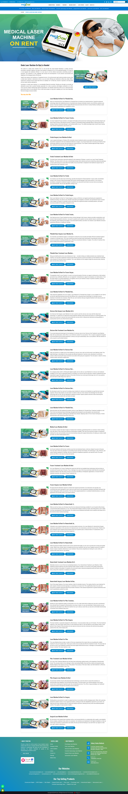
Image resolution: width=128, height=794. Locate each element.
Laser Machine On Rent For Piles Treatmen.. (62, 600)
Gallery (86, 5)
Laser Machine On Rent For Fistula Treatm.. (62, 214)
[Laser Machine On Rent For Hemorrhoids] (34, 549)
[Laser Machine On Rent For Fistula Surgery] (34, 202)
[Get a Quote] (2, 790)
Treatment (64, 5)
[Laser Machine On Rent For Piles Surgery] (34, 626)
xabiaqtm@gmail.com (30, 1)
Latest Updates (81, 5)
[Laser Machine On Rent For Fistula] (34, 182)
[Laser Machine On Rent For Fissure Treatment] (34, 124)
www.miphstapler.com (50, 772)
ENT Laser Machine (104, 8)
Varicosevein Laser (97, 782)
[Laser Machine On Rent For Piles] (34, 646)
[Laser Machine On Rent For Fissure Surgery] (34, 279)
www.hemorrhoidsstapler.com (90, 772)
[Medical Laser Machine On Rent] (34, 433)
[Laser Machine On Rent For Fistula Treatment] (34, 221)
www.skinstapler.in (61, 772)
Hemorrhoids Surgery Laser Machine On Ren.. (62, 581)
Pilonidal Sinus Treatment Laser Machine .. (62, 253)
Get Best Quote (58, 109)
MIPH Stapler (39, 782)
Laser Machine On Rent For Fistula (59, 176)
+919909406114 (5, 1)
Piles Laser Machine (36, 8)
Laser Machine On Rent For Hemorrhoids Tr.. (62, 504)
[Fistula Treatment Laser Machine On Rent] (34, 163)
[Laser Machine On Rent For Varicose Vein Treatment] (34, 395)
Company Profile (51, 5)
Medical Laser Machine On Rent (58, 427)
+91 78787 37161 (20, 1)
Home (22, 12)
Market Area (53, 757)
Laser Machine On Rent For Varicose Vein (61, 349)
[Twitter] (106, 2)
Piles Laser (66, 782)
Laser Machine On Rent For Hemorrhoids (61, 543)
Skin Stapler (47, 782)
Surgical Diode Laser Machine (79, 8)
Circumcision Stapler (29, 782)
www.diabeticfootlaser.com (93, 774)
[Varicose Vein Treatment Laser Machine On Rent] (34, 337)
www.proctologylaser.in (34, 774)
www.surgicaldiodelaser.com (74, 772)
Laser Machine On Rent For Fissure (59, 446)
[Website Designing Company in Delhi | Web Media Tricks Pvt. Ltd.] (77, 792)
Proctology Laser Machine (25, 8)
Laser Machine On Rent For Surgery (60, 697)
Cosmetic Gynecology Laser (58, 784)
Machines (58, 5)
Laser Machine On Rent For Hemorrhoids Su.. (62, 523)
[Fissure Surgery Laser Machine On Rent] (34, 491)
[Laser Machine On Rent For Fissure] (34, 453)
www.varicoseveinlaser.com (59, 774)
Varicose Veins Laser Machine (48, 8)
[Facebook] (104, 2)
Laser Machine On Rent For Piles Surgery (61, 620)
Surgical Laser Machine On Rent (59, 716)
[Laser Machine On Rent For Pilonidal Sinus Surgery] (34, 298)
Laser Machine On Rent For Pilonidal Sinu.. (61, 98)
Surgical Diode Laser (57, 782)
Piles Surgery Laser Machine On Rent (60, 678)
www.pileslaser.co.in (46, 774)
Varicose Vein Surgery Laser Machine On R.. (62, 311)
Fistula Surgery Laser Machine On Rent (61, 137)
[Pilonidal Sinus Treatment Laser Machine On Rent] (34, 260)
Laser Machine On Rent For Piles (59, 639)
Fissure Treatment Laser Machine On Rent (61, 465)
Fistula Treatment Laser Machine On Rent (61, 156)
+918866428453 (12, 1)
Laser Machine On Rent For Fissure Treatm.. (62, 118)
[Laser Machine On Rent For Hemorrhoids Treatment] (34, 511)
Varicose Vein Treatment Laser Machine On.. (62, 330)
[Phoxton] (26, 5)
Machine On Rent (72, 5)
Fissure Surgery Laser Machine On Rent (61, 485)
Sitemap (52, 755)
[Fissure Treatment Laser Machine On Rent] (34, 472)
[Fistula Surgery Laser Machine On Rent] (34, 144)
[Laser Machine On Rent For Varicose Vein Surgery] (34, 375)
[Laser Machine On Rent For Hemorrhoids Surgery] (34, 530)
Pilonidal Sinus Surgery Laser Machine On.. (62, 234)
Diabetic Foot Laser (71, 784)
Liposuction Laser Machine (93, 8)
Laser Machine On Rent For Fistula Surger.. (62, 195)
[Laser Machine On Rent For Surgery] (34, 704)
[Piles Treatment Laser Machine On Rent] (34, 665)
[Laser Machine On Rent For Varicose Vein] (34, 356)
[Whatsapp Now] (2, 786)
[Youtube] (108, 2)
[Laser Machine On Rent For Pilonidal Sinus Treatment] (34, 414)
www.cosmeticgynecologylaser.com (76, 774)
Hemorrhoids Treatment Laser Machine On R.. (62, 562)
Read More (70, 109)
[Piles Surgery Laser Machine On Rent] (34, 684)
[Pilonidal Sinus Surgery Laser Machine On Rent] (34, 240)
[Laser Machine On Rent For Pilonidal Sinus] (34, 105)
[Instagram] (110, 2)
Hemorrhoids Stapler (86, 782)
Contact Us (92, 5)
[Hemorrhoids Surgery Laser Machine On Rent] (34, 588)
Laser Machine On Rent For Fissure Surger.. (62, 272)
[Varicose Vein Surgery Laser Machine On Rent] (34, 318)
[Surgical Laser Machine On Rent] (34, 723)
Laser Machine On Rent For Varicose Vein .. (62, 369)
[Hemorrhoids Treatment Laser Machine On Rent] (34, 569)
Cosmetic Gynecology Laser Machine (64, 8)
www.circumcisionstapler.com (36, 772)
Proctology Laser (75, 782)
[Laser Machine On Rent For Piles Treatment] (34, 607)
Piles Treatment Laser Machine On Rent (61, 658)
